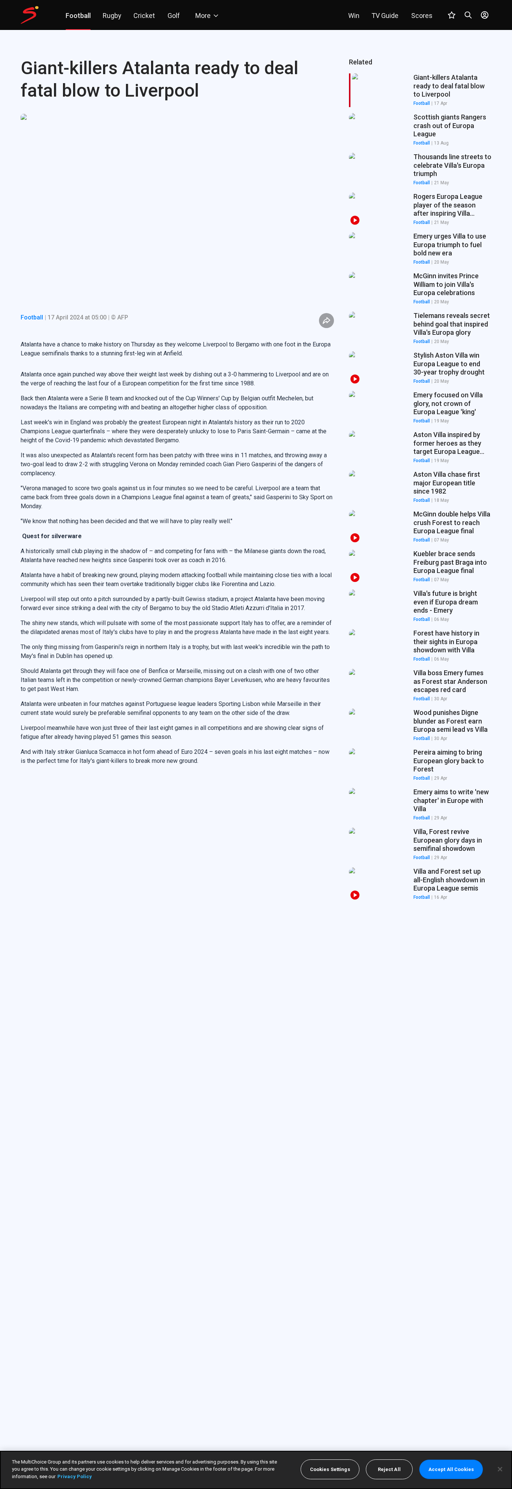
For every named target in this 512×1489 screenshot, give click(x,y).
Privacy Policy (74, 1476)
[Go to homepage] (30, 15)
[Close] (500, 1469)
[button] (420, 130)
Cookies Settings (330, 1469)
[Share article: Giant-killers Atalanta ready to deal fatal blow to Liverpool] (326, 320)
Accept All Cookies (451, 1469)
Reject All (389, 1469)
